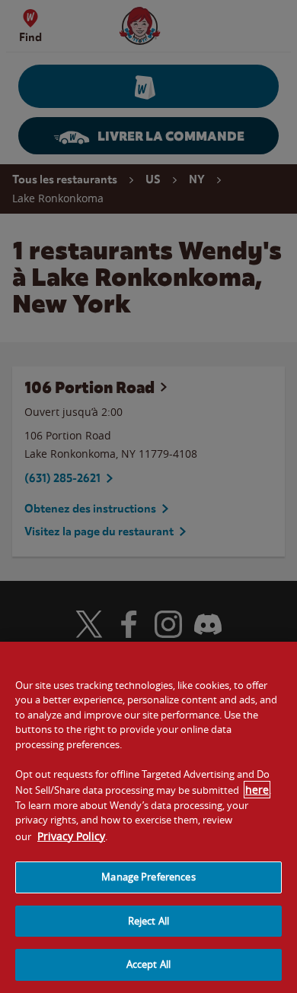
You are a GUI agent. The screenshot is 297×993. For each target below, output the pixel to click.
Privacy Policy (71, 836)
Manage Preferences (148, 877)
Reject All (148, 921)
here (257, 789)
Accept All (148, 964)
